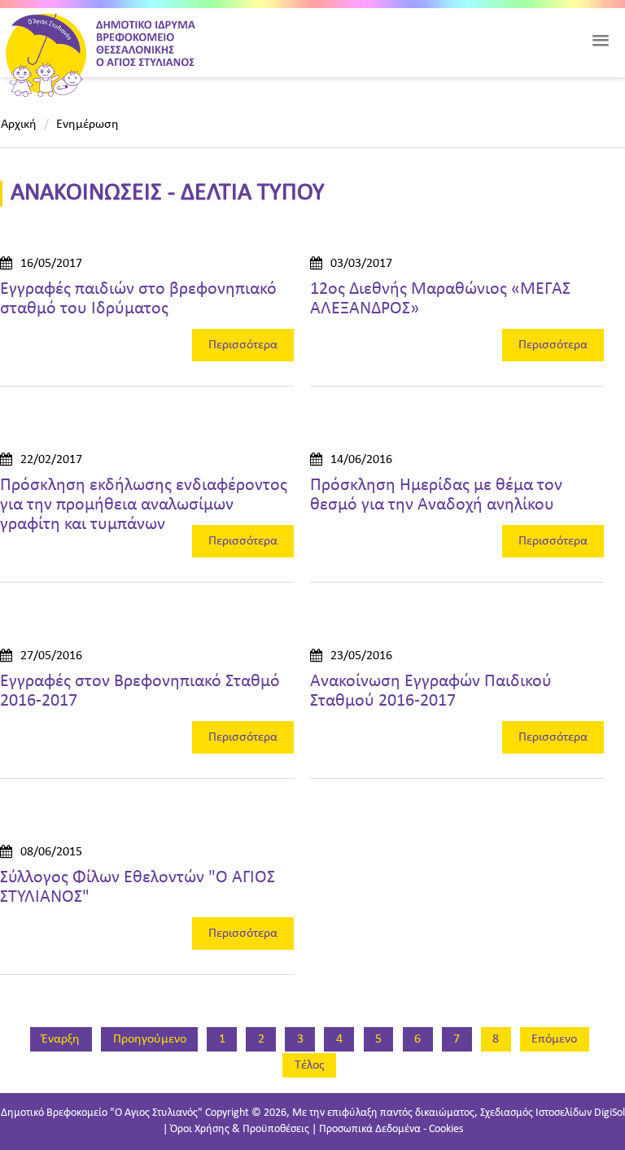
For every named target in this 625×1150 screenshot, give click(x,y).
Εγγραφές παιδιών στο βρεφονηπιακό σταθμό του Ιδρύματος (138, 299)
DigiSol (609, 1113)
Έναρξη (61, 1039)
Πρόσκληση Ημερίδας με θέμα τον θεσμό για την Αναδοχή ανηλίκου (436, 495)
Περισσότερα (243, 345)
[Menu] (600, 41)
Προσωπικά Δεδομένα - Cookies (391, 1129)
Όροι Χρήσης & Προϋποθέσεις (239, 1129)
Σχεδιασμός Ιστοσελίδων (536, 1113)
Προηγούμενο (149, 1039)
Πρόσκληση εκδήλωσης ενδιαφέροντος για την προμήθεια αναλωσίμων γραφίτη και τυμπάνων (143, 505)
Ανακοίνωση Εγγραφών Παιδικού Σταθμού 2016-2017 (431, 691)
